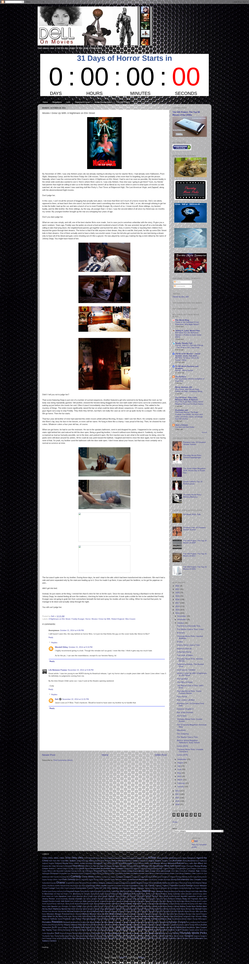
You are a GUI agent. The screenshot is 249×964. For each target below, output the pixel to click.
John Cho (118, 899)
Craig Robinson (145, 877)
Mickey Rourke (190, 911)
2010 (177, 801)
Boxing (197, 866)
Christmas (54, 873)
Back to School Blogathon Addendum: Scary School (188, 742)
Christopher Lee (64, 873)
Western (112, 938)
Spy (43, 930)
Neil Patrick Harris (151, 914)
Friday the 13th (100, 888)
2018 (177, 599)
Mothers (85, 914)
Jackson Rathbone (111, 894)
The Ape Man (182, 679)
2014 (177, 613)
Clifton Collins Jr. (197, 873)
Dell (56, 699)
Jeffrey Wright (163, 896)
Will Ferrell (119, 938)
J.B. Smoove (85, 894)
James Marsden (186, 894)
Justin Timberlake (126, 901)
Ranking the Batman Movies (155, 919)
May (179, 773)
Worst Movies (182, 938)
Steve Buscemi (76, 930)
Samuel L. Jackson (170, 925)
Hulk (176, 891)
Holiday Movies (129, 891)
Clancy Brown (170, 873)
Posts (178, 282)
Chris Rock (183, 871)
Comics (98, 877)
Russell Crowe (103, 925)
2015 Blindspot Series (92, 858)
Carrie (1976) (182, 755)
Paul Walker (164, 916)
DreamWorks (70, 883)
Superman (109, 930)
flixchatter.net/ (181, 410)
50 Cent (103, 858)
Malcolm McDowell (136, 906)
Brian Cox (66, 868)
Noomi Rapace (201, 914)
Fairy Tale (143, 886)
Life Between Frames (58, 670)
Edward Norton (148, 883)
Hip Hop (119, 891)
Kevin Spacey (94, 904)
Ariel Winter (107, 863)
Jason (69, 896)
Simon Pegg (120, 927)
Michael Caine (201, 909)
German (158, 888)
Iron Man (57, 894)
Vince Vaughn (57, 938)
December (181, 616)
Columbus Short (64, 877)
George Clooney (137, 888)
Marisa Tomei (185, 906)
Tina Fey (72, 936)
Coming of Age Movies (108, 877)
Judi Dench (95, 901)
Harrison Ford (62, 891)
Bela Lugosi (189, 863)
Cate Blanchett (58, 871)
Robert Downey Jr (115, 922)
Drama (60, 882)
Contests (127, 877)
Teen (57, 933)
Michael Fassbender (59, 911)
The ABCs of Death (185, 682)
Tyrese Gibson (179, 936)
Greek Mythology (185, 888)
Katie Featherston (156, 901)
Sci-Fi (54, 927)
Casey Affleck (47, 871)
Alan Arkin (52, 861)
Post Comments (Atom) (63, 760)
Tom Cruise (98, 936)
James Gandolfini (174, 894)
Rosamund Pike (57, 925)
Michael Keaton (73, 911)
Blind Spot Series (172, 866)
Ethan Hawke (101, 886)
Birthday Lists (147, 866)
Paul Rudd (155, 916)
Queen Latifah (109, 919)
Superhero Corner (82, 102)
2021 (177, 589)
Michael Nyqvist (86, 911)
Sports (179, 927)
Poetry (60, 919)
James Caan (150, 894)
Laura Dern (146, 904)
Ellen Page (183, 883)
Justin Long (115, 901)
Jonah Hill (203, 899)
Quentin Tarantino (122, 919)
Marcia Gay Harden (150, 906)
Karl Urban (136, 901)
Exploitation (134, 886)
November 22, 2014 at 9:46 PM (81, 670)
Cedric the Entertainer (85, 871)
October (181, 623)
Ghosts (164, 888)
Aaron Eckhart (131, 858)
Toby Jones (80, 936)
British (82, 868)
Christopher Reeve (137, 873)
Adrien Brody (182, 858)
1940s (50, 858)
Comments (180, 286)
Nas (125, 914)
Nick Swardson (180, 914)
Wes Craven (130, 619)
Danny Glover (202, 877)
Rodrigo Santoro (154, 922)
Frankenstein (81, 888)
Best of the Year (90, 866)
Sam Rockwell (147, 925)
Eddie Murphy (137, 883)
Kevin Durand (47, 904)
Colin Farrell (54, 877)
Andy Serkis (143, 861)
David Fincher (94, 880)
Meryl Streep (180, 909)
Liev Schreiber (63, 906)
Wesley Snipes (102, 938)
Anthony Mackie (61, 863)
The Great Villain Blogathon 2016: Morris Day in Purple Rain (194, 471)
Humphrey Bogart (184, 891)
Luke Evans (114, 906)
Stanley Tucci (51, 930)
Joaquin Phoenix (97, 899)
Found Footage (48, 888)
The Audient (180, 377)
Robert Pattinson (141, 922)
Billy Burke (137, 866)
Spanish (157, 927)
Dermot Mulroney (164, 880)
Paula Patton (174, 916)
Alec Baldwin (70, 861)
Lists (68, 102)
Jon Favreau (192, 899)
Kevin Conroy (190, 901)
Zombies (53, 941)
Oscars (74, 916)
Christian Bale (194, 871)
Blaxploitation (158, 866)
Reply (51, 637)
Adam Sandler (163, 858)
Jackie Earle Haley (97, 894)
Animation (177, 860)
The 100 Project (123, 102)
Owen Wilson (82, 916)
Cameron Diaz (157, 868)
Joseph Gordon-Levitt (51, 901)
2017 (177, 603)
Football (182, 886)
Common (119, 877)
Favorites (174, 885)
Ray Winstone (177, 919)
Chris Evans (150, 871)
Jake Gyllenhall (124, 894)
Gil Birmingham (173, 888)
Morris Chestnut (75, 914)
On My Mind (58, 916)
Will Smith (135, 938)
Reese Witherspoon (200, 919)
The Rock (168, 933)
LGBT (139, 904)
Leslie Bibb (198, 904)
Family (151, 885)
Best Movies (79, 866)
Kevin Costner (202, 901)
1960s (61, 858)
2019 (177, 596)
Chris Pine (175, 871)
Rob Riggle (91, 922)
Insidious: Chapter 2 (185, 709)
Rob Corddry (81, 922)
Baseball (164, 863)
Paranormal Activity (103, 916)
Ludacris (107, 906)
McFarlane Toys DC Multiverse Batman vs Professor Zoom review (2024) (188, 335)
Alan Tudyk (61, 861)
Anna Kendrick (189, 861)
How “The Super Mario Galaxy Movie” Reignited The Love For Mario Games (189, 403)
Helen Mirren (84, 891)
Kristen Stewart (120, 904)
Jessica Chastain (75, 899)
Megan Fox (159, 909)
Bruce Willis (105, 868)
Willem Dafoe (145, 938)
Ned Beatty (141, 914)
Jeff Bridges (141, 896)
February (181, 783)
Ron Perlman (202, 922)
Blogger (141, 957)
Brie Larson (75, 868)
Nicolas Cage (191, 914)
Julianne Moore (105, 901)
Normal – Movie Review (184, 370)
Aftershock (181, 730)
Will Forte (127, 938)
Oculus (180, 642)
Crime (154, 876)
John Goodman (138, 899)
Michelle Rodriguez (164, 911)
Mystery (120, 914)
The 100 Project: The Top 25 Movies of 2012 (195, 555)
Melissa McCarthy (169, 909)
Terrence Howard (66, 933)
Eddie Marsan (126, 883)
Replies (54, 643)
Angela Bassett (155, 861)
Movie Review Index (103, 102)
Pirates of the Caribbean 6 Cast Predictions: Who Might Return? (187, 323)
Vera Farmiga (47, 938)
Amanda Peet (99, 861)
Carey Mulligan (180, 868)
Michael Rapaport (111, 911)
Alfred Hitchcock (82, 861)
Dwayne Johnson (106, 883)
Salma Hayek (137, 925)
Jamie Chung (197, 894)
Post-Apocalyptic (89, 919)
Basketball (172, 863)
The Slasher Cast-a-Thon (187, 737)
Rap (169, 919)
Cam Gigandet (145, 868)
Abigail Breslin (142, 858)
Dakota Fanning (175, 877)
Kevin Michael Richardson (79, 904)
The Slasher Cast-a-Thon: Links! (190, 629)
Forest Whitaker (200, 886)
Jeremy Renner (48, 899)
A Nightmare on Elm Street (59, 619)
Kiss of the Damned (185, 712)
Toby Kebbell (89, 936)
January (181, 787)
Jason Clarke (88, 896)
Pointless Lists (69, 919)
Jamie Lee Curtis (52, 896)
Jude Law (87, 901)
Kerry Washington (178, 901)
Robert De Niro (101, 922)
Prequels (99, 919)
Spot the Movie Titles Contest (194, 927)
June (179, 769)
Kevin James (65, 904)
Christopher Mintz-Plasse (92, 873)
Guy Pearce (196, 888)
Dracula (53, 883)
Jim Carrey (87, 899)
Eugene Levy (112, 886)
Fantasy (158, 886)
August (180, 763)
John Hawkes (151, 899)
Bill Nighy (115, 866)
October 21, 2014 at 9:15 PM (80, 647)
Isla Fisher (64, 894)
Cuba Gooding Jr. (163, 877)
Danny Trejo (57, 880)
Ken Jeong (167, 901)
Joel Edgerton (109, 899)
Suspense (133, 930)
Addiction (173, 858)
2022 (177, 586)
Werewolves (81, 938)
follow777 (123, 957)
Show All (204, 432)
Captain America (169, 868)
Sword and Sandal (151, 930)
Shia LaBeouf (96, 927)
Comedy (76, 876)
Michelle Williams (178, 911)
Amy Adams (122, 861)
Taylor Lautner (194, 930)
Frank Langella (69, 888)
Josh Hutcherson (76, 901)
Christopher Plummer (122, 873)
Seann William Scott (65, 927)
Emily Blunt (192, 883)
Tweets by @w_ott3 (180, 297)
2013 (177, 791)
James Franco (161, 894)
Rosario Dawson (70, 925)
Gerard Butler (149, 888)
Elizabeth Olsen (173, 883)
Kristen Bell (110, 904)
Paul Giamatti (144, 916)
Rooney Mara (47, 925)
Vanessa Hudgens (200, 936)
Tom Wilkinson (139, 936)
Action (152, 857)
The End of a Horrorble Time (188, 626)
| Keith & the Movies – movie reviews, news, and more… (187, 355)
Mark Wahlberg (54, 909)
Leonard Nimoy (173, 904)
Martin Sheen (100, 909)
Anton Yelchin (74, 863)
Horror (88, 619)
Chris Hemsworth (163, 871)
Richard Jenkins (69, 922)
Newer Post (48, 755)
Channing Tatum (101, 871)
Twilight (161, 936)
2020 (177, 593)
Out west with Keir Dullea (184, 427)
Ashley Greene (138, 863)
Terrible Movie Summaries (81, 933)
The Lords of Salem (185, 655)
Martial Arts (66, 909)
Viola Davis (67, 938)
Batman (180, 863)
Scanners (181, 633)
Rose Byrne (83, 925)
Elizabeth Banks (160, 883)
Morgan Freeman (62, 914)
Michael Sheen (136, 911)
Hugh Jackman (157, 891)
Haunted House (73, 891)
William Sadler (156, 938)
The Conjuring (183, 734)
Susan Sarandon (121, 930)
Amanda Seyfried (111, 861)
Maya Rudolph (138, 909)
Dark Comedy (68, 879)
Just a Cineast (181, 425)
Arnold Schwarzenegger (122, 863)
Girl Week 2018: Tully (192, 514)
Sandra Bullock (194, 925)
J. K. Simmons (74, 894)
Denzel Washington (140, 880)
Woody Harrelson (169, 938)
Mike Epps (199, 911)
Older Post (161, 755)
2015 (177, 610)
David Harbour (104, 880)
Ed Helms (116, 883)
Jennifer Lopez (201, 896)
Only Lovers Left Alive (186, 700)
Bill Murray (108, 866)
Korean (103, 904)
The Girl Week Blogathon (111, 933)
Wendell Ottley (61, 647)
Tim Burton (46, 936)
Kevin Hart (56, 904)
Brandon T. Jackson (56, 868)
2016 (177, 606)
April (179, 776)
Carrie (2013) (182, 746)
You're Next (181, 716)
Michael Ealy (46, 911)
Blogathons (57, 102)
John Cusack (127, 899)
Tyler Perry (168, 936)
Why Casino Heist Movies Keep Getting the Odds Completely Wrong (188, 390)
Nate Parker (132, 914)
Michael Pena (98, 911)
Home (45, 102)
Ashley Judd (148, 863)
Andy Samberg (133, 861)
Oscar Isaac (67, 916)
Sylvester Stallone (167, 930)
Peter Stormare (196, 916)
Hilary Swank (111, 891)
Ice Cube (195, 891)
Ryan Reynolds (125, 925)
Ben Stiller (52, 866)
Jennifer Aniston (174, 896)
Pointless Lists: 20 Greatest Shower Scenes (194, 443)
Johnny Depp (181, 899)
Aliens (91, 861)
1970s (68, 858)
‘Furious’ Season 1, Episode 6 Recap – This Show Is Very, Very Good (189, 346)
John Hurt (159, 899)
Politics (78, 919)
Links (79, 906)
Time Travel (54, 936)
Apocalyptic (98, 863)
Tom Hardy (117, 936)
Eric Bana (82, 886)
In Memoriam (47, 894)
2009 (177, 804)
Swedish (140, 930)
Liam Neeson (52, 906)
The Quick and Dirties (154, 933)
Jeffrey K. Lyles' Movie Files (187, 331)
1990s (80, 858)
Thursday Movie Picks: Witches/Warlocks (192, 496)
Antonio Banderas (86, 863)
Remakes (46, 922)
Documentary (183, 879)
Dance (184, 877)
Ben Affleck (198, 863)
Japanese (62, 896)
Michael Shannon (124, 911)
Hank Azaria (52, 891)
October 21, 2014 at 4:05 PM (72, 630)
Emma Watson (60, 886)
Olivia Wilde (47, 916)
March (180, 780)
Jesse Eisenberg (62, 899)
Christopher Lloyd (77, 873)
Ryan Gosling (114, 925)
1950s (56, 858)
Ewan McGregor (123, 886)
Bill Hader (100, 866)
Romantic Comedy (177, 922)
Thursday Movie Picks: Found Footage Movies (189, 692)
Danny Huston (47, 880)
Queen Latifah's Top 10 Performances (192, 483)
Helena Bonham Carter (98, 891)
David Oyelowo (115, 880)
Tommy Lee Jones (151, 936)
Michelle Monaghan (149, 911)
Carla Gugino (191, 868)
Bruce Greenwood (92, 868)
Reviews (57, 921)
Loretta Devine (98, 906)
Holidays (138, 891)
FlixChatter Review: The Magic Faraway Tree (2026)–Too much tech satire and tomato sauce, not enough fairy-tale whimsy (189, 415)
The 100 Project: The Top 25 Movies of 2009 (195, 542)
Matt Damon (110, 909)
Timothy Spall (64, 936)
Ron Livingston (191, 922)
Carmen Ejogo (202, 868)
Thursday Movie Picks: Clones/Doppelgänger (192, 456)
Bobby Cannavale (187, 866)
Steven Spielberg (98, 930)
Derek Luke (153, 880)
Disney (173, 880)
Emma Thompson (48, 886)
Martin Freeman (76, 909)
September (182, 759)
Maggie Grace (124, 906)
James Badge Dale (138, 894)
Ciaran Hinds (149, 873)
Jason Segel (97, 896)
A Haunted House (184, 652)
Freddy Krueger (77, 619)
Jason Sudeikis (121, 896)
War (73, 938)
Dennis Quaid (127, 880)
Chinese (124, 871)
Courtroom (135, 877)
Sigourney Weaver (108, 927)
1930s (44, 858)
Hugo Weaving (169, 891)
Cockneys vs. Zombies (186, 670)
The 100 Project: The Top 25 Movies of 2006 (195, 568)
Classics (187, 873)
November (181, 619)
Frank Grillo (60, 888)
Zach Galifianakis (196, 938)
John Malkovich (169, 899)
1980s (74, 858)
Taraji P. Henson (182, 930)
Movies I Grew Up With (101, 619)
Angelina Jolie (167, 861)
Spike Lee (165, 927)
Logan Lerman (87, 906)
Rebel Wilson (187, 919)
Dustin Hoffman (92, 883)
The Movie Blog (182, 320)
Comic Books (88, 876)
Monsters (50, 914)
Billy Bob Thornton (126, 866)
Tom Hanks (107, 936)
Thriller (175, 933)
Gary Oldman (112, 888)
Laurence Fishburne (159, 904)
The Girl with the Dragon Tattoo (133, 933)
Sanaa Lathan (184, 925)
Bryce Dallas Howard (131, 868)
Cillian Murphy (159, 873)
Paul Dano (135, 916)
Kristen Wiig (131, 904)
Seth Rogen (86, 927)
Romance (164, 922)
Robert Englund (117, 619)
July (179, 766)
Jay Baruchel (131, 896)
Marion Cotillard (173, 906)
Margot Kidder (163, 906)
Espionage (90, 886)
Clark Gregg (179, 873)
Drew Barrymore (81, 883)
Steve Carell (87, 930)
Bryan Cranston (117, 868)
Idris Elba (203, 891)
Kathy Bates (145, 901)
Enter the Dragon (72, 886)
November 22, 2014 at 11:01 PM (75, 699)
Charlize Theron (114, 871)
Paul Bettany (126, 916)
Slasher (129, 927)
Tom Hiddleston (128, 936)
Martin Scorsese (89, 909)
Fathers (165, 886)
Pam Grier (92, 916)
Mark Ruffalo (197, 906)
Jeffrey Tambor (152, 896)
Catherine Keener (70, 871)
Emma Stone (201, 883)
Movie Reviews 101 (183, 387)
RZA (141, 919)
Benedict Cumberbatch (65, 866)
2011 (177, 798)
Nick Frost (162, 914)
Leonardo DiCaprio (187, 904)
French (90, 888)
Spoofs (172, 927)
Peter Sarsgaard (185, 916)
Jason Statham (109, 896)
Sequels (76, 927)
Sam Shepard (157, 925)
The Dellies (96, 933)
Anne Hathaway (201, 861)
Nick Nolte (170, 914)
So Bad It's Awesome (144, 927)
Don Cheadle (195, 880)
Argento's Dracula (184, 649)
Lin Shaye (72, 906)
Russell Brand (93, 925)
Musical (113, 914)
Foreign (189, 885)
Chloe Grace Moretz (135, 871)
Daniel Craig (192, 877)
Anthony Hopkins (48, 863)
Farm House (182, 697)
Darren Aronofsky (82, 880)
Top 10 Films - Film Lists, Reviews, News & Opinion (186, 399)
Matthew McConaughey (124, 909)
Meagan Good (149, 909)
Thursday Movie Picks (193, 933)
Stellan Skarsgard (63, 930)
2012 (177, 794)
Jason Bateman (77, 896)
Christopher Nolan (108, 873)
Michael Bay (190, 909)
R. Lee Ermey (134, 919)
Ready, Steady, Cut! (183, 343)
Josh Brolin (65, 901)
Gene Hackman (124, 888)
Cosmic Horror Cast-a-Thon (188, 645)
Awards (157, 863)
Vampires (189, 936)
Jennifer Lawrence (188, 896)
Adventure (191, 858)
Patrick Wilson (116, 916)
